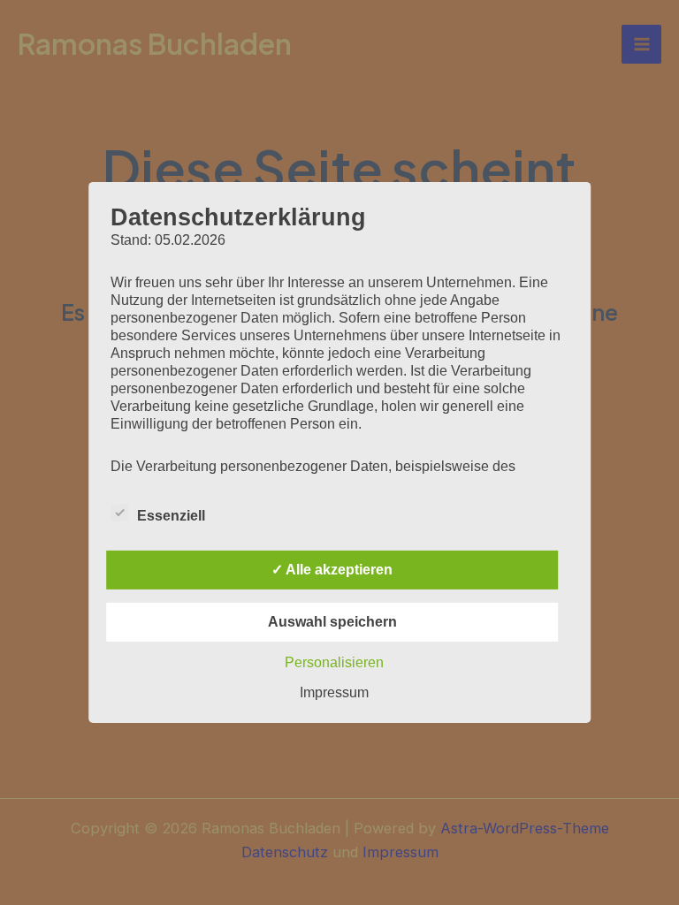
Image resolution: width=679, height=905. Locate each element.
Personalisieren (334, 662)
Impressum (334, 692)
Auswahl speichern (332, 621)
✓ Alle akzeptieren (332, 569)
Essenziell (171, 515)
